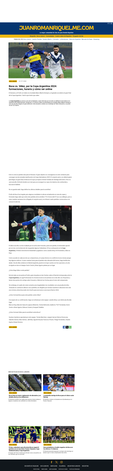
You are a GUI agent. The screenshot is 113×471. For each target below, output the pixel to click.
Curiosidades (50, 36)
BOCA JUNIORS (12, 392)
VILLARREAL (62, 466)
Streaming (96, 39)
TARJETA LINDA (44, 469)
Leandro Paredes (37, 39)
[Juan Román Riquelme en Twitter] (109, 23)
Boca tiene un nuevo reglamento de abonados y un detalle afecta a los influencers (25, 396)
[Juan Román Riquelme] (56, 30)
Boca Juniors (41, 36)
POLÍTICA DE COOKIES (63, 469)
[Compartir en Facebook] (64, 327)
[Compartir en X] (67, 327)
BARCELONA (54, 466)
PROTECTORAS (36, 469)
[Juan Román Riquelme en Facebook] (108, 23)
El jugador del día (78, 36)
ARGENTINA (85, 466)
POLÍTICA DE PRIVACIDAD (74, 469)
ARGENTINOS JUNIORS (73, 466)
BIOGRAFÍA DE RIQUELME (32, 466)
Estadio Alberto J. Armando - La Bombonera (55, 39)
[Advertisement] (56, 11)
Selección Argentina (75, 39)
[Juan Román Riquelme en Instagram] (111, 23)
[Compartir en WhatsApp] (70, 327)
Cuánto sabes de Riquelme (63, 36)
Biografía (33, 36)
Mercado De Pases (87, 39)
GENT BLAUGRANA (53, 469)
